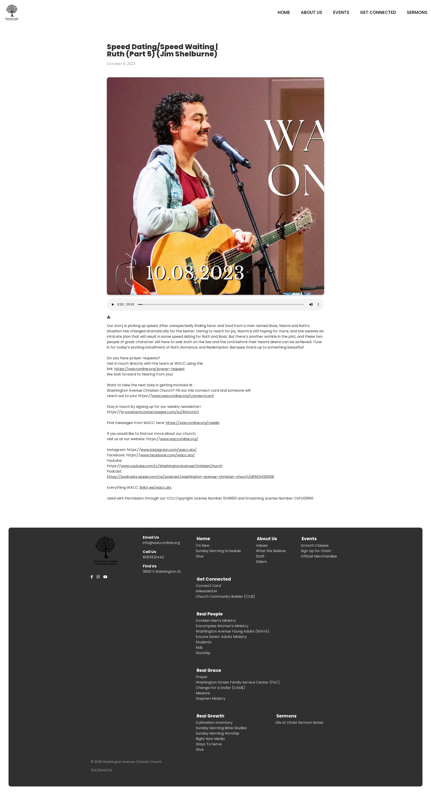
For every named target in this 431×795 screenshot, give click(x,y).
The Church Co (101, 770)
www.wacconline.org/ (179, 439)
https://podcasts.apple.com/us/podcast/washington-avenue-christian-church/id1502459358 (190, 476)
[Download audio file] (108, 317)
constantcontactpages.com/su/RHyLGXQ (162, 412)
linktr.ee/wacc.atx (156, 487)
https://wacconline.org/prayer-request (149, 368)
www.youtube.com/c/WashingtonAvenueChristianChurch (171, 466)
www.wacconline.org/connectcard (182, 395)
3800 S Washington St (162, 571)
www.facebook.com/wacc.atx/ (167, 455)
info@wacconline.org (161, 542)
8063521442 (153, 557)
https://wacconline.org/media (192, 422)
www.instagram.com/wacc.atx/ (169, 449)
